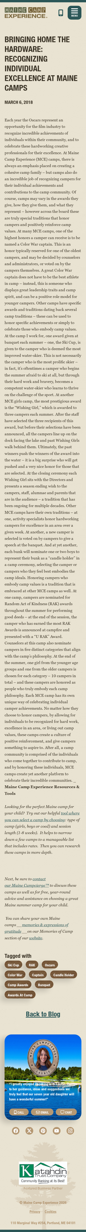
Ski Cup (13, 965)
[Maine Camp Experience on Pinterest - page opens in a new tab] (43, 1131)
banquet (44, 985)
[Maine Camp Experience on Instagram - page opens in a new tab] (70, 1131)
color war (15, 975)
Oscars (50, 965)
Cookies (50, 1211)
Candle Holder (63, 975)
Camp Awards (18, 985)
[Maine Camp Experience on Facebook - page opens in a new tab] (16, 1131)
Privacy (35, 1211)
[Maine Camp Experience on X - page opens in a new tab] (29, 1131)
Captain (38, 975)
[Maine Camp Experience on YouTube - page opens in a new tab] (57, 1131)
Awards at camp (20, 995)
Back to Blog (43, 1014)
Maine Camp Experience (26, 12)
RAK (32, 965)
